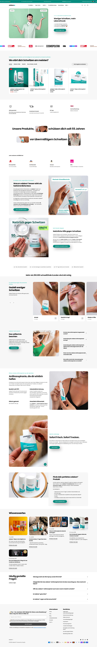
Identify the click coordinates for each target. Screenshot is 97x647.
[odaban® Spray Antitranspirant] (38, 77)
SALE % (50, 622)
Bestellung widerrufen (68, 633)
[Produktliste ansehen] (45, 464)
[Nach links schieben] (10, 302)
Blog (50, 615)
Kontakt (51, 620)
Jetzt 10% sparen (28, 624)
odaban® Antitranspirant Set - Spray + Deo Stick (17, 89)
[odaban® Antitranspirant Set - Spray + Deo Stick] (18, 77)
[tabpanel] (48, 81)
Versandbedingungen (68, 619)
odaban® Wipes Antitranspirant (77, 89)
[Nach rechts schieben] (13, 302)
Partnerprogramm (67, 623)
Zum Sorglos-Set (60, 30)
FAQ (50, 613)
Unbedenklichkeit (53, 618)
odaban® (14, 642)
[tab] (10, 64)
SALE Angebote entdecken (80, 64)
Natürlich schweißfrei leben (61, 246)
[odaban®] (11, 46)
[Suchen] (82, 5)
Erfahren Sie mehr (13, 545)
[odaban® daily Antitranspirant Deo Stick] (58, 77)
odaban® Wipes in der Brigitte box (17, 539)
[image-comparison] (28, 23)
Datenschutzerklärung (68, 615)
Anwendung (14, 348)
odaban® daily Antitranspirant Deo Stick (57, 89)
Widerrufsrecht (66, 617)
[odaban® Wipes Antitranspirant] (78, 77)
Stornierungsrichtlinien (68, 631)
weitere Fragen (12, 582)
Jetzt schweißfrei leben (21, 209)
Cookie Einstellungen (67, 625)
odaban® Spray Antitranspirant (37, 89)
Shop (50, 611)
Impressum (65, 621)
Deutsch (11, 639)
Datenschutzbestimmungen (40, 627)
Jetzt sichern (55, 447)
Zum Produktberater (60, 501)
